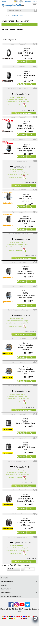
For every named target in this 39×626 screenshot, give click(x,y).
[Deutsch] (15, 1)
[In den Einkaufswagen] (31, 61)
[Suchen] (35, 10)
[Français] (17, 1)
